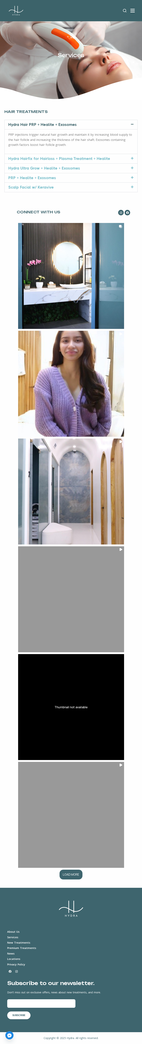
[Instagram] (121, 212)
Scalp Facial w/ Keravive (31, 187)
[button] (71, 124)
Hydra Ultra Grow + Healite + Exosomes (44, 168)
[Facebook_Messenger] (9, 1035)
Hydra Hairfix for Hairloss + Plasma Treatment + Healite (59, 158)
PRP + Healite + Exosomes (32, 178)
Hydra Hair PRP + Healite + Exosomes (42, 124)
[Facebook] (127, 212)
